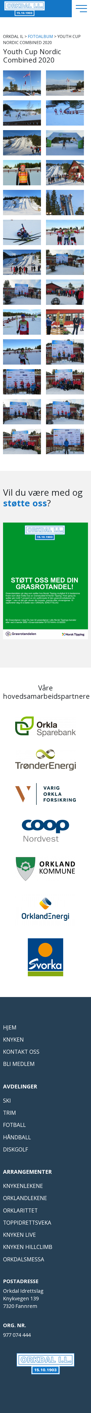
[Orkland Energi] (45, 912)
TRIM (9, 1112)
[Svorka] (45, 959)
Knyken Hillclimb (27, 1246)
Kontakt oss (21, 1051)
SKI (7, 1100)
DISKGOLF (15, 1149)
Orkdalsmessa (23, 1259)
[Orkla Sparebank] (45, 728)
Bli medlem (19, 1063)
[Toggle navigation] (81, 8)
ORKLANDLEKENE (25, 1198)
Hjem (9, 1027)
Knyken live (19, 1234)
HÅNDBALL (17, 1137)
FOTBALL (14, 1124)
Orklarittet (20, 1210)
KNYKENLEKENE (23, 1185)
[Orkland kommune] (45, 871)
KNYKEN (13, 1039)
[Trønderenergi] (45, 762)
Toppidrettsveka (27, 1222)
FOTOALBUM (40, 36)
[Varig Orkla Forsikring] (45, 796)
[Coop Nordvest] (45, 832)
